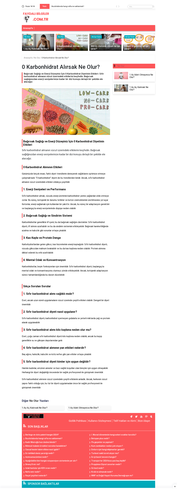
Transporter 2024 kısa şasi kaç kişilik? (108, 461)
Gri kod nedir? (97, 468)
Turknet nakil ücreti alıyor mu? (105, 453)
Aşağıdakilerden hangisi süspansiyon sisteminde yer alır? (51, 461)
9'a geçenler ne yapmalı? (102, 442)
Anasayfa (28, 28)
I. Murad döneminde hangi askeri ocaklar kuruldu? (113, 435)
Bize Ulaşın (144, 420)
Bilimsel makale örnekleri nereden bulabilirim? (46, 446)
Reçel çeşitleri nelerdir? (36, 475)
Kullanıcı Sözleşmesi (99, 420)
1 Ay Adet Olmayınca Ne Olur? (83, 407)
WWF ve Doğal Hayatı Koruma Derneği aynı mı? (112, 475)
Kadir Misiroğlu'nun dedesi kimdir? (40, 442)
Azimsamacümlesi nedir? (36, 457)
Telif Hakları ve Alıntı (124, 420)
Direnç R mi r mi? (32, 464)
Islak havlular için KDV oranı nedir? (40, 468)
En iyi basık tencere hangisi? (103, 457)
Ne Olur (37, 58)
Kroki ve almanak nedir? (102, 472)
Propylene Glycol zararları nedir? (106, 464)
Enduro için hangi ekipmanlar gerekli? (108, 449)
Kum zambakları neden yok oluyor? (107, 446)
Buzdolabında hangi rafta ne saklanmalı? (68, 6)
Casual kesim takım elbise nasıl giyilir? (42, 449)
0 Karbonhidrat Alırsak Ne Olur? (55, 58)
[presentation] (116, 7)
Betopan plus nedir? (100, 438)
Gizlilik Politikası (77, 420)
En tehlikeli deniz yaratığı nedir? (39, 453)
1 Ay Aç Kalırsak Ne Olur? (34, 407)
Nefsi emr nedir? (32, 472)
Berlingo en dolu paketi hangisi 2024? (42, 435)
